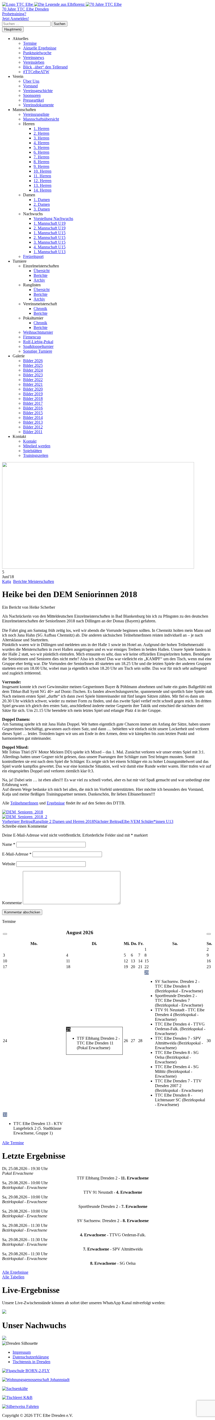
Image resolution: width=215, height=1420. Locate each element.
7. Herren (41, 157)
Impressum (22, 1352)
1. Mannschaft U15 (50, 233)
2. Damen (42, 204)
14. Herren (42, 190)
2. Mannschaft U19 (50, 228)
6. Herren (41, 152)
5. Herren (41, 147)
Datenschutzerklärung (31, 1357)
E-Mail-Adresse (16, 854)
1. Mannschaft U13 (50, 251)
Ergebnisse (56, 803)
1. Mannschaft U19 (50, 223)
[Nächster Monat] (209, 934)
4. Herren (41, 143)
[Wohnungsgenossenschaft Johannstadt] (35, 1379)
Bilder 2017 (33, 403)
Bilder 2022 (33, 379)
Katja (6, 581)
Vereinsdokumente (38, 105)
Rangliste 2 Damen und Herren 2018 (48, 821)
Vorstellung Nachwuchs (53, 218)
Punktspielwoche (37, 53)
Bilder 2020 (33, 389)
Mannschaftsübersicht (41, 119)
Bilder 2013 (33, 422)
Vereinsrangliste (36, 114)
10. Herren (42, 171)
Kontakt (29, 441)
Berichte (40, 275)
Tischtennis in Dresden (31, 1361)
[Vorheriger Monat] (5, 934)
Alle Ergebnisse (15, 1272)
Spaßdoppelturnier (38, 346)
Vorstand (30, 86)
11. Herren (42, 176)
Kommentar (12, 903)
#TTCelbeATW (36, 71)
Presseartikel (33, 100)
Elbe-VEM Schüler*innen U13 (133, 821)
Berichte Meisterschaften (33, 581)
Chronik (40, 308)
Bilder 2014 (33, 417)
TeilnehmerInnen (24, 803)
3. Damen (42, 209)
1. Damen (42, 199)
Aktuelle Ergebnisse (39, 48)
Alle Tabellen (13, 1277)
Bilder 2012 (33, 427)
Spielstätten (32, 450)
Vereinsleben (33, 62)
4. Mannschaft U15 (50, 247)
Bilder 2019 (33, 394)
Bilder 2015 (33, 413)
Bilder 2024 (33, 370)
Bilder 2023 (33, 375)
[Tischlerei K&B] (17, 1397)
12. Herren (42, 180)
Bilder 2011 (32, 431)
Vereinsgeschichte (38, 90)
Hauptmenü (13, 29)
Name (8, 844)
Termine (30, 43)
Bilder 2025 (33, 365)
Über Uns (31, 81)
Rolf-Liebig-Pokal (38, 341)
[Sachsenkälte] (15, 1388)
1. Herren (41, 128)
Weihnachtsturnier (38, 332)
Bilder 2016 (33, 408)
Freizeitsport (33, 256)
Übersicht (42, 270)
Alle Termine (13, 1143)
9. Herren (41, 166)
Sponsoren (32, 95)
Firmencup (32, 337)
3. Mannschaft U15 (50, 242)
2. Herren (41, 133)
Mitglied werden (36, 446)
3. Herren (41, 138)
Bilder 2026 (33, 360)
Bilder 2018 (33, 398)
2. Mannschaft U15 (50, 237)
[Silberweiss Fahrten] (20, 1406)
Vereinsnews (33, 57)
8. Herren (41, 161)
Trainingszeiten (35, 455)
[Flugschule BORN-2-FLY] (26, 1370)
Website (8, 864)
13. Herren (42, 185)
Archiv (39, 280)
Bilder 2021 (33, 384)
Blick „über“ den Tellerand (45, 67)
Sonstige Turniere (37, 351)
